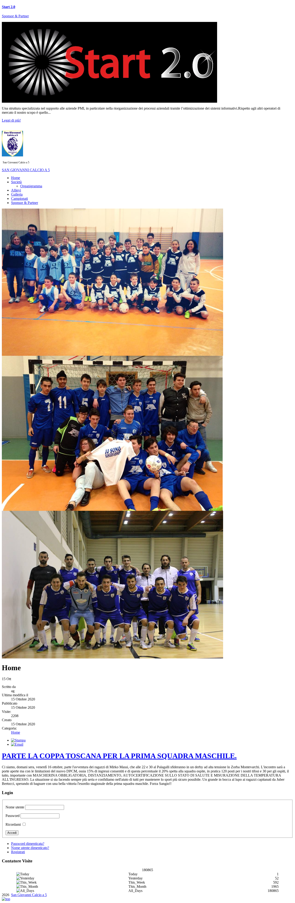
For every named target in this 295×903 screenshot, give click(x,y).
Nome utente (15, 807)
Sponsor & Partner (15, 16)
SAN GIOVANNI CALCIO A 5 (26, 170)
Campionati (19, 198)
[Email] (17, 744)
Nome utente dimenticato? (30, 848)
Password (13, 816)
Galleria (17, 194)
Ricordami (13, 824)
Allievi (16, 190)
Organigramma (31, 186)
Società (16, 182)
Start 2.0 (8, 7)
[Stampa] (18, 740)
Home (15, 178)
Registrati (18, 852)
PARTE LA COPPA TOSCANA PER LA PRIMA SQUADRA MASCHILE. (119, 756)
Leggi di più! (11, 120)
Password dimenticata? (27, 844)
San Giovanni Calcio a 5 (29, 895)
